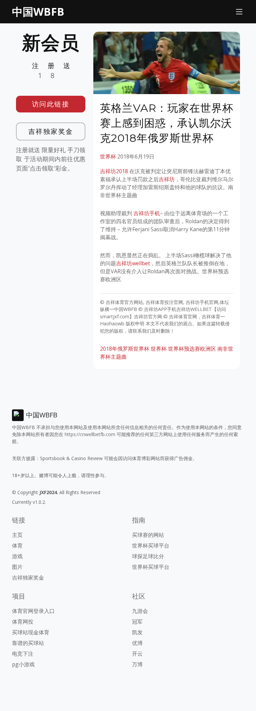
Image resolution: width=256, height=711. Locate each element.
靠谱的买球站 (28, 643)
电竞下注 (22, 653)
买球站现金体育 (30, 632)
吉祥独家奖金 (50, 131)
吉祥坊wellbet (133, 263)
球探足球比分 (148, 556)
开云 (137, 653)
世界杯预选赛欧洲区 (192, 348)
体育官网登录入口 (33, 611)
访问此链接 (51, 103)
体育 (17, 545)
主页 (17, 535)
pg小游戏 (23, 664)
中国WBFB (38, 11)
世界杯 (108, 156)
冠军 (137, 621)
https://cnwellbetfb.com (90, 434)
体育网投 (22, 621)
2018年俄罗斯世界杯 (124, 348)
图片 (17, 567)
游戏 (17, 556)
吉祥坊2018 (114, 171)
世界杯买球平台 (150, 545)
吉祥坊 (167, 179)
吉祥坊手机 (146, 213)
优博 (137, 643)
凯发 (137, 632)
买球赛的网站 (148, 535)
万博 (137, 664)
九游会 (140, 611)
